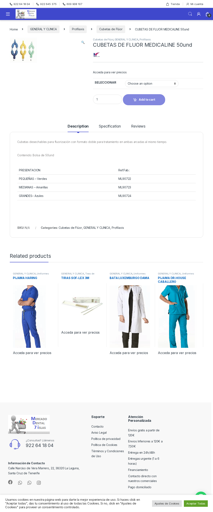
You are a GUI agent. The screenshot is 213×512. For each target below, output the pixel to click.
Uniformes (43, 273)
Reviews (138, 126)
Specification (110, 126)
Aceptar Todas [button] (195, 503)
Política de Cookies (104, 445)
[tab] (78, 128)
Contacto (97, 426)
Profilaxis (78, 29)
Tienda (175, 4)
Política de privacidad (105, 439)
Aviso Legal (98, 432)
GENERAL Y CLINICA (43, 29)
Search (190, 14)
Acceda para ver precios (110, 72)
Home (14, 29)
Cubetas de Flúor (111, 29)
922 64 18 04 (22, 4)
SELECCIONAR (105, 82)
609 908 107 (74, 4)
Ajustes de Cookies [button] (167, 503)
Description (78, 126)
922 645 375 (48, 4)
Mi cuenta (197, 4)
